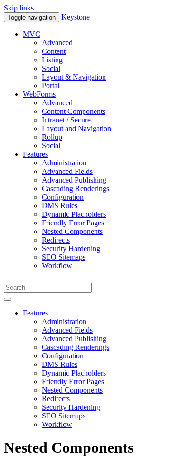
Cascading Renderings (75, 347)
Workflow (57, 424)
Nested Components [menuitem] (72, 231)
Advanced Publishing (74, 339)
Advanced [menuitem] (57, 43)
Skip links (19, 8)
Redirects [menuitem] (56, 240)
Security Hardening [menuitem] (71, 248)
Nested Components (72, 390)
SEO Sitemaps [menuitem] (64, 257)
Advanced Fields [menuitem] (67, 171)
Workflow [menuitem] (57, 266)
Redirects (56, 399)
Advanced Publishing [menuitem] (74, 180)
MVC (31, 34)
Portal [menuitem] (50, 85)
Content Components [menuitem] (73, 111)
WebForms (39, 94)
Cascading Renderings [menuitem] (75, 188)
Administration (64, 321)
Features (35, 154)
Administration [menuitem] (64, 163)
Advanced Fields (67, 330)
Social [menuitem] (51, 68)
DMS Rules (59, 364)
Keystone (75, 17)
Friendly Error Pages (73, 381)
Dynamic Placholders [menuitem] (74, 214)
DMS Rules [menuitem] (59, 206)
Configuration (63, 356)
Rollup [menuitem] (52, 137)
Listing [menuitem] (52, 60)
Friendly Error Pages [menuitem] (73, 223)
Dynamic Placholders (74, 373)
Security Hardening (71, 407)
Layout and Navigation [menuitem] (76, 128)
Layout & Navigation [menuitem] (74, 77)
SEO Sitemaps (64, 416)
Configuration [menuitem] (63, 197)
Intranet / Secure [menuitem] (66, 120)
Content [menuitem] (54, 51)
